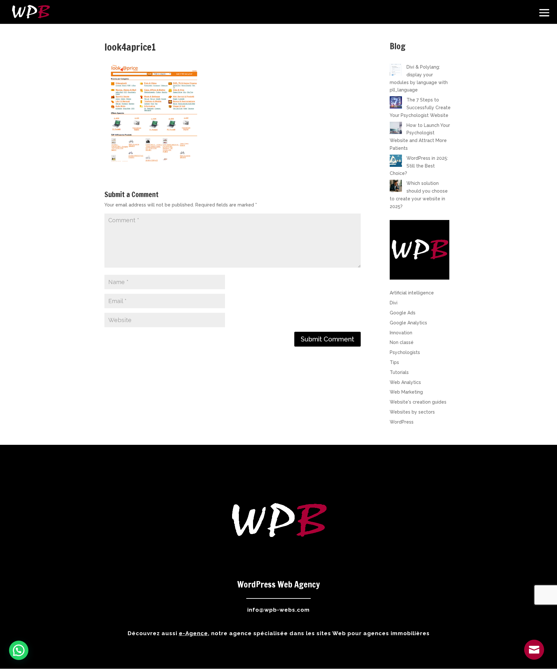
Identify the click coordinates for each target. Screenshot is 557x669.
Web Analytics (405, 382)
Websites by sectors (412, 412)
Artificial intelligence (412, 292)
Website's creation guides (418, 402)
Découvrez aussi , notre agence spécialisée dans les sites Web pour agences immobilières (279, 633)
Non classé (402, 342)
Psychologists (405, 352)
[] (534, 658)
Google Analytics (408, 322)
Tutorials (399, 372)
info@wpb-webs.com (278, 610)
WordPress (402, 422)
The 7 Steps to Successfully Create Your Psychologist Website (420, 107)
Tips (394, 362)
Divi (393, 302)
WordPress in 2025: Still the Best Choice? (419, 166)
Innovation (401, 332)
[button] (18, 650)
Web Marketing (406, 392)
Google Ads (402, 312)
